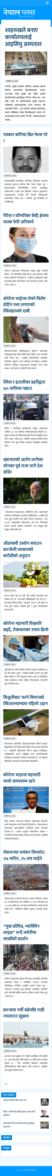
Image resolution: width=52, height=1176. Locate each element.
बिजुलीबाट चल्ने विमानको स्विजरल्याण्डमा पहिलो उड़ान (25, 701)
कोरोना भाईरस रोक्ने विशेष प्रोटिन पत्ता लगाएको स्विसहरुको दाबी (24, 305)
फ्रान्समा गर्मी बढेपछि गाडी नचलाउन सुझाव (23, 1013)
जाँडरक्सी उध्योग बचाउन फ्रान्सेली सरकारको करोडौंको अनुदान (22, 550)
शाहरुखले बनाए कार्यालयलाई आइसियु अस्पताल (23, 37)
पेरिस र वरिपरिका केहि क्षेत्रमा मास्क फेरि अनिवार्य (26, 219)
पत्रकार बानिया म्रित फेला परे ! (25, 138)
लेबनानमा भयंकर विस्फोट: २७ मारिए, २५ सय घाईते (24, 855)
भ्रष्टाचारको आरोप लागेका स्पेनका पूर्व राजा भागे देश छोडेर (23, 466)
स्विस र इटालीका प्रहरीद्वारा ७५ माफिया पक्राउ (24, 385)
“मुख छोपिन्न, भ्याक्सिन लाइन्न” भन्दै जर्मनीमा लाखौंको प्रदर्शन (21, 933)
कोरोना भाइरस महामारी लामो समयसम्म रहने (21, 778)
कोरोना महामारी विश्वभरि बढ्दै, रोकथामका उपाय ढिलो (25, 627)
